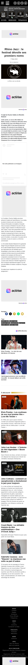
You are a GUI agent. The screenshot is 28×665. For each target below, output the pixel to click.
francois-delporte (14, 324)
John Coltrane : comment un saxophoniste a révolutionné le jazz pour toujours (14, 481)
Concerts (14, 625)
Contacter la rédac (14, 626)
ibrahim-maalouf (13, 321)
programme (22, 323)
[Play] (2, 14)
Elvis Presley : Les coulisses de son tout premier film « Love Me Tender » (14, 414)
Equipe (14, 612)
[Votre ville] (15, 3)
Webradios (12, 20)
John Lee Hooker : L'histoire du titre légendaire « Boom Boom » (13, 449)
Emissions (14, 614)
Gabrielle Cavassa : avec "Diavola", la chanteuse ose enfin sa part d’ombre (13, 559)
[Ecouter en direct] (18, 3)
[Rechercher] (22, 3)
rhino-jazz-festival (6, 323)
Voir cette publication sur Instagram (11, 163)
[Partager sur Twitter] (10, 314)
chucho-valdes (5, 321)
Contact (14, 610)
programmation (14, 323)
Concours (14, 638)
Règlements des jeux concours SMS (14, 654)
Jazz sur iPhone (14, 643)
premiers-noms (5, 324)
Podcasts (14, 631)
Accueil (4, 20)
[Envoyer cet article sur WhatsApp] (18, 314)
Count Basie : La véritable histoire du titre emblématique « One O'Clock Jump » (12, 528)
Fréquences (22, 20)
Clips (14, 623)
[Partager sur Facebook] (6, 314)
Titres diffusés (14, 616)
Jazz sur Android (14, 645)
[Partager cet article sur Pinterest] (14, 314)
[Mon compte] (25, 3)
